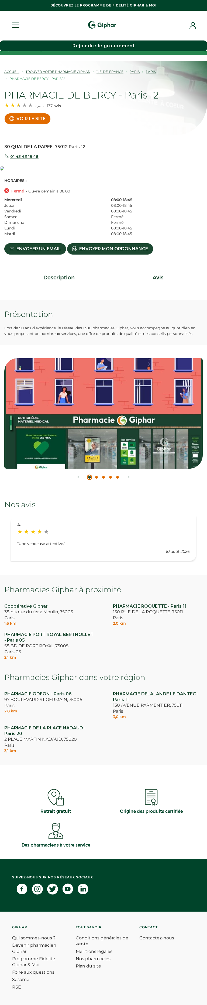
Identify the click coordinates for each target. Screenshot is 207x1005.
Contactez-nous (156, 937)
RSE (16, 987)
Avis (158, 277)
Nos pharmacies (93, 958)
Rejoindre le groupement (104, 45)
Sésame (20, 979)
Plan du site (88, 966)
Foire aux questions (33, 972)
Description (59, 277)
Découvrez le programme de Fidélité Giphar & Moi (103, 5)
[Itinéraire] (103, 168)
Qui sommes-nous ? (34, 937)
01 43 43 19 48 (24, 156)
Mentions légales (94, 951)
